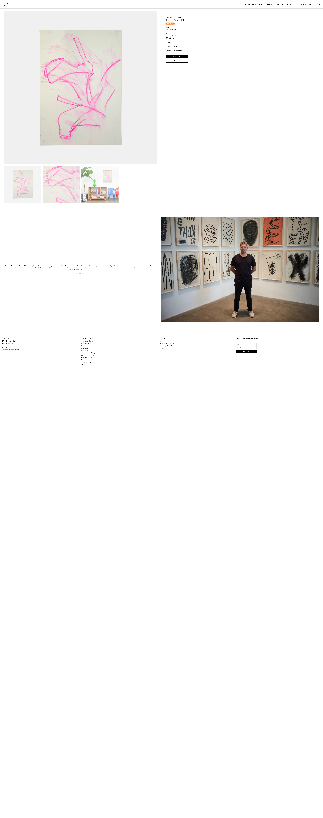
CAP (82, 365)
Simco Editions (86, 343)
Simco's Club (85, 350)
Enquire (176, 60)
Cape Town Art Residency (89, 360)
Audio (289, 4)
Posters (268, 4)
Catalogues (279, 4)
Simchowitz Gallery (87, 341)
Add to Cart (176, 56)
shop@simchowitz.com (11, 349)
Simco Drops (85, 348)
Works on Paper (255, 4)
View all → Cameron (79, 273)
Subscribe (246, 351)
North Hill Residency (87, 355)
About (303, 4)
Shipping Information (167, 346)
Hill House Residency (88, 353)
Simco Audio (85, 346)
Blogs (311, 4)
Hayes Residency (86, 357)
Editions (242, 4)
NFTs (296, 4)
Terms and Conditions (167, 343)
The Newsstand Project (88, 362)
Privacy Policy (164, 348)
